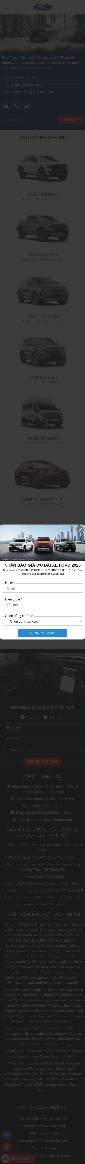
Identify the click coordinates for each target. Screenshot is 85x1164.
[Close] (80, 529)
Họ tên (10, 583)
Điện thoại (13, 599)
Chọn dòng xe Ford (19, 616)
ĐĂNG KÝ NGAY (42, 633)
